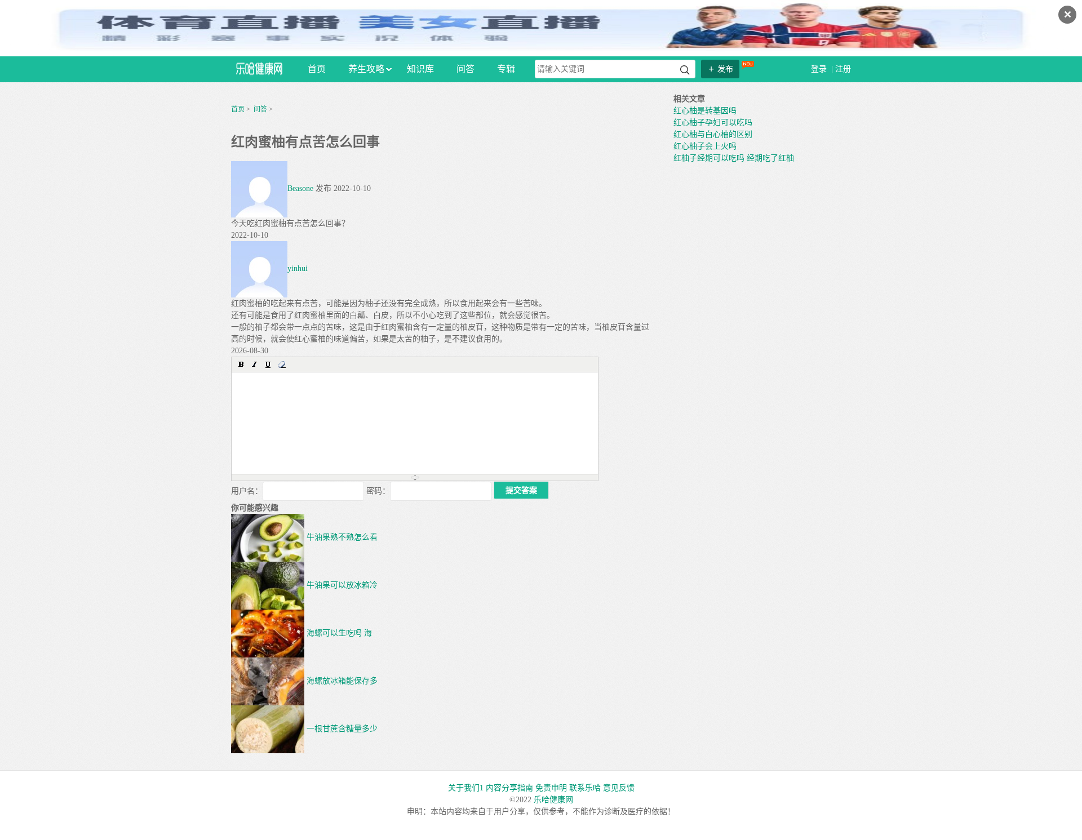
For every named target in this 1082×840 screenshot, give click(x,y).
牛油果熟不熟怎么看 (341, 537)
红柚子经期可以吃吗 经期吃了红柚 (733, 158)
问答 (465, 69)
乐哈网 (259, 68)
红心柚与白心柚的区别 (712, 134)
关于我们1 (466, 788)
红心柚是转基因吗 (705, 110)
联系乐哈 (585, 788)
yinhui (297, 268)
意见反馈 (619, 788)
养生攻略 (366, 69)
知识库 (420, 69)
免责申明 (551, 788)
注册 (843, 69)
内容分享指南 (509, 788)
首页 (317, 69)
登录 (820, 69)
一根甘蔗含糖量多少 (341, 729)
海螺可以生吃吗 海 (338, 633)
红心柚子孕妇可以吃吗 (712, 122)
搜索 (685, 70)
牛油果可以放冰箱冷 (341, 585)
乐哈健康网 (553, 799)
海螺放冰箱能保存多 (341, 681)
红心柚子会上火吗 (705, 146)
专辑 (506, 69)
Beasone (300, 188)
